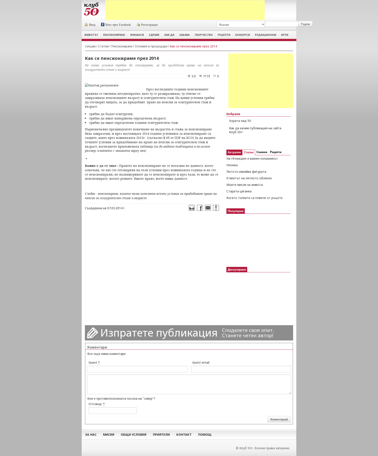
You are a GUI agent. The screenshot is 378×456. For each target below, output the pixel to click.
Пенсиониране (114, 35)
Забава (184, 35)
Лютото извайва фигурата (246, 171)
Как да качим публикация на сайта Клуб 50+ (255, 130)
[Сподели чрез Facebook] (200, 208)
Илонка (232, 165)
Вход (92, 24)
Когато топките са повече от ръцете (254, 198)
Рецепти (224, 35)
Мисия (108, 434)
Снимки (261, 152)
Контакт (184, 434)
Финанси (137, 35)
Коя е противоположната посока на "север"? (121, 398)
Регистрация (149, 24)
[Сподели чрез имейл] (208, 208)
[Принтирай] (192, 208)
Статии (103, 46)
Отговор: (97, 404)
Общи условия (133, 434)
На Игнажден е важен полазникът (252, 158)
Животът (91, 35)
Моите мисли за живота (244, 185)
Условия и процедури (151, 46)
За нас (90, 434)
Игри (284, 35)
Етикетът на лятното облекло (249, 178)
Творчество (203, 35)
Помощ (205, 434)
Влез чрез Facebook (118, 24)
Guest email (200, 362)
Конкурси (242, 35)
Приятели (161, 434)
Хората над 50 (240, 121)
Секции (90, 46)
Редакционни (265, 35)
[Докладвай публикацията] (216, 208)
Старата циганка (239, 191)
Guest (94, 362)
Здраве (154, 35)
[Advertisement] (185, 10)
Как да (169, 35)
